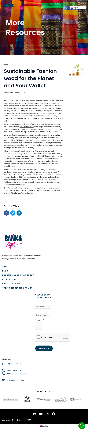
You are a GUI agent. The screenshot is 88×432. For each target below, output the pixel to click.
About (6, 266)
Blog (5, 271)
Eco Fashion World (27, 127)
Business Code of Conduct (18, 275)
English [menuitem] (75, 8)
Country (39, 320)
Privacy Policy (11, 283)
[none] (78, 7)
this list (39, 190)
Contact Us (9, 279)
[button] (22, 8)
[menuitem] (78, 7)
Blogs (6, 64)
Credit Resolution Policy (17, 288)
